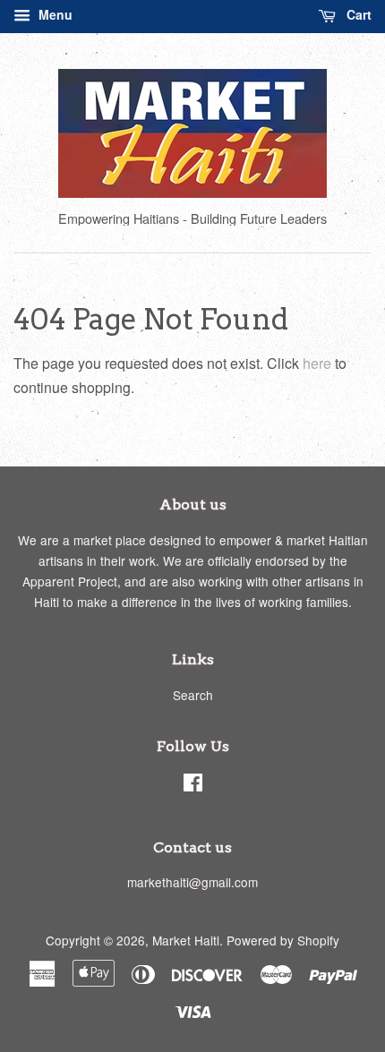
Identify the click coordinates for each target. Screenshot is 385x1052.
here (317, 363)
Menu (54, 14)
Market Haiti (185, 940)
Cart (357, 14)
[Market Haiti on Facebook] (193, 785)
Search (193, 695)
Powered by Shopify (283, 940)
